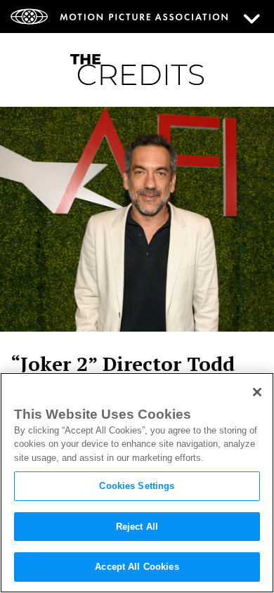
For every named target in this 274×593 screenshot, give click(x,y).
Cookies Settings (136, 486)
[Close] (257, 392)
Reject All (137, 526)
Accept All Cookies (136, 566)
